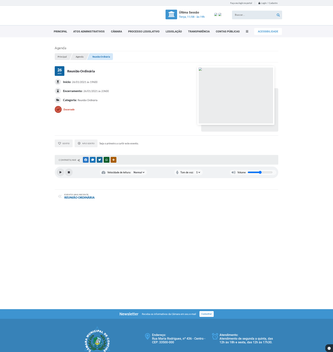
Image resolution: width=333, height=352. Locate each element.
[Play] (60, 172)
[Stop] (69, 172)
